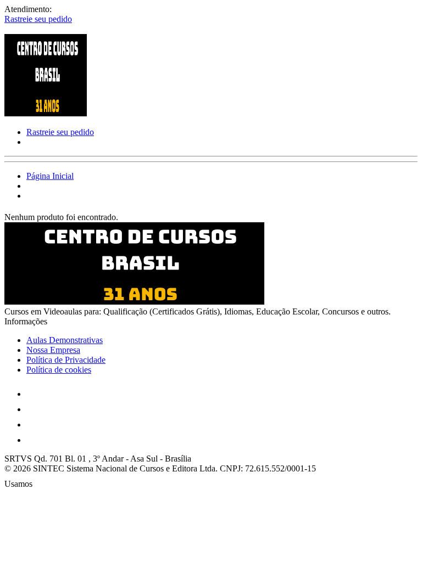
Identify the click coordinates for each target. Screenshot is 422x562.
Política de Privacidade (66, 359)
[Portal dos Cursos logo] (45, 113)
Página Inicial (50, 176)
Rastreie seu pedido (38, 19)
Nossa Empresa (53, 350)
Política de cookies (58, 369)
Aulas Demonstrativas (64, 340)
